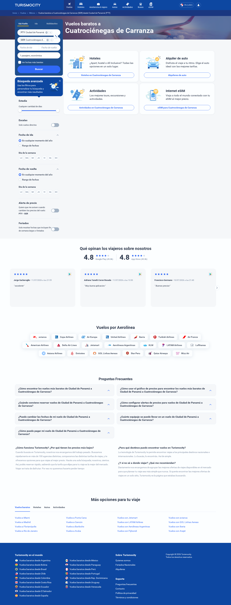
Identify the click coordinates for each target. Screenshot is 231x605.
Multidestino (52, 23)
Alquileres (120, 569)
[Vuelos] (27, 5)
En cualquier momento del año (37, 140)
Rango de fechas (30, 145)
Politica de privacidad (126, 593)
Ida (36, 23)
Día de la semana (27, 153)
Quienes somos (123, 560)
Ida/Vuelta (23, 23)
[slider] (20, 110)
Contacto (120, 588)
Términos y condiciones (127, 597)
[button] (198, 5)
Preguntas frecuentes (126, 584)
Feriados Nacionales (125, 565)
